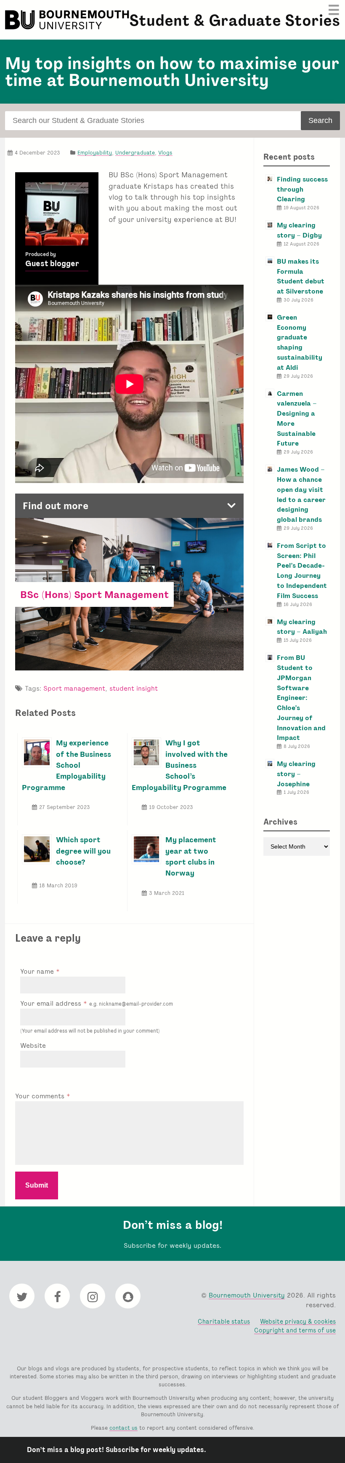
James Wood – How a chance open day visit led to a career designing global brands (301, 494)
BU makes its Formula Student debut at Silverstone (300, 276)
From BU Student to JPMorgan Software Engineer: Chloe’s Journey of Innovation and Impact (301, 697)
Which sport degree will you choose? (83, 851)
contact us (123, 1427)
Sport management (74, 688)
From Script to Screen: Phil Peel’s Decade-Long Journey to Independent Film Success (302, 570)
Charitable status (224, 1321)
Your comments (40, 1096)
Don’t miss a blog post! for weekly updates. (116, 1449)
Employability (94, 152)
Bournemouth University (68, 19)
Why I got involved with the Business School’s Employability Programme (180, 765)
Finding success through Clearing (302, 189)
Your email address (96, 1003)
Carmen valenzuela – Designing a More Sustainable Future (297, 418)
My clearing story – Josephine (296, 773)
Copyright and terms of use (295, 1330)
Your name (38, 971)
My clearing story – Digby (299, 230)
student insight (133, 688)
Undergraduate (135, 152)
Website (33, 1045)
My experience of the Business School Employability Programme (66, 765)
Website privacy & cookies (298, 1321)
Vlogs (165, 152)
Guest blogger (52, 264)
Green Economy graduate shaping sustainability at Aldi (299, 342)
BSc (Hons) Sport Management (94, 594)
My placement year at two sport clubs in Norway (190, 856)
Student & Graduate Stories (234, 20)
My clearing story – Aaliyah (302, 626)
